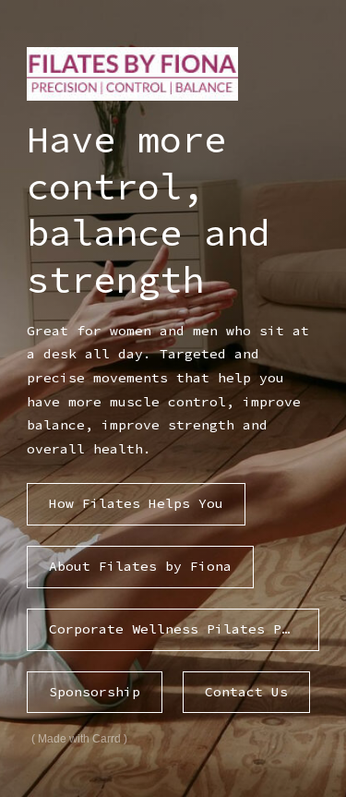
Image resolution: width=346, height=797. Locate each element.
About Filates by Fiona (140, 566)
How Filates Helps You (136, 503)
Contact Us (246, 691)
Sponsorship (94, 691)
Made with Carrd (79, 738)
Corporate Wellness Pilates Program (183, 629)
